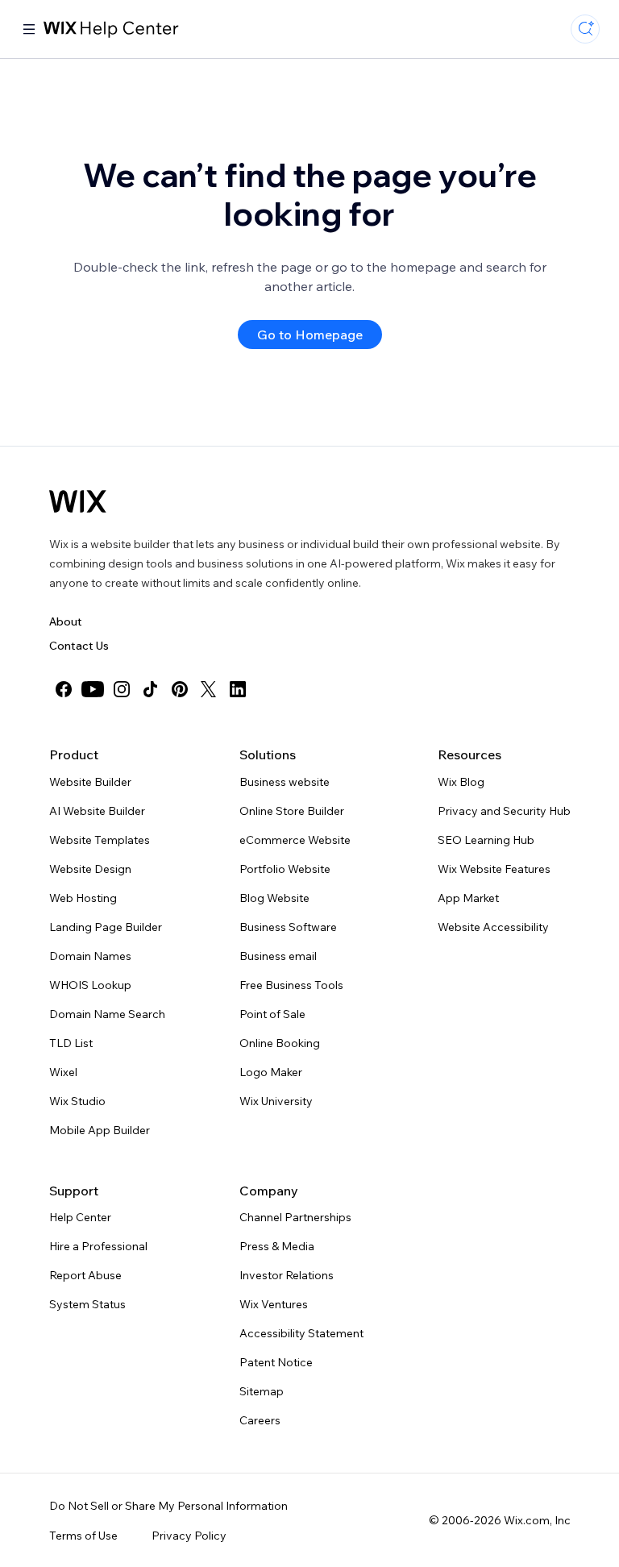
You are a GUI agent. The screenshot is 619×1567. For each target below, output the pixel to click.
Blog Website (274, 898)
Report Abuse (85, 1275)
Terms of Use (83, 1535)
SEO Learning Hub (486, 840)
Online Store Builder (291, 811)
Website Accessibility (493, 927)
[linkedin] (237, 689)
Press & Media (276, 1246)
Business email (278, 956)
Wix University (276, 1101)
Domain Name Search (107, 1014)
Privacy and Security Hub (504, 811)
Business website (284, 782)
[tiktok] (150, 689)
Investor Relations (286, 1275)
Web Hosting (83, 898)
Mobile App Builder (99, 1130)
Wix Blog (461, 782)
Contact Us (79, 645)
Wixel (63, 1072)
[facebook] (63, 689)
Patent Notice (276, 1362)
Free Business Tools (291, 985)
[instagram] (121, 689)
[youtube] (92, 689)
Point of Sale (272, 1014)
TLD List (71, 1043)
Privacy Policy (189, 1535)
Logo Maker (270, 1072)
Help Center (80, 1217)
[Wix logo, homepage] (77, 501)
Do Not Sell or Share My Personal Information (168, 1505)
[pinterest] (179, 689)
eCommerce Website (295, 840)
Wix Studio (77, 1101)
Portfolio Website (284, 869)
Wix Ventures (273, 1304)
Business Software (288, 927)
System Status (87, 1304)
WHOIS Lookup (90, 985)
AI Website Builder (97, 811)
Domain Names (90, 956)
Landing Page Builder (105, 927)
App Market (468, 898)
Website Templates (99, 840)
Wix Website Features (494, 869)
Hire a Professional (98, 1246)
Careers (259, 1420)
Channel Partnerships (295, 1217)
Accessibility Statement (301, 1333)
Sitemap (261, 1391)
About (65, 621)
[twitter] (208, 689)
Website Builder (90, 782)
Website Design (90, 869)
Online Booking (279, 1043)
